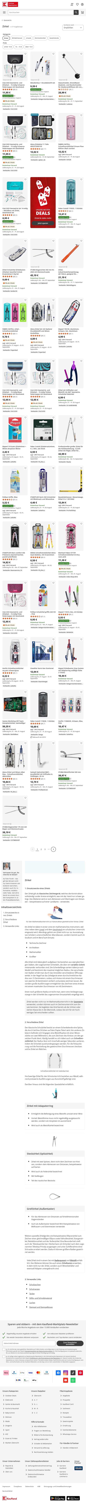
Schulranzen (34, 1289)
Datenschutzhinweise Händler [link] (39, 1470)
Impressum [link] (6, 1486)
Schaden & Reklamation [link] (43, 1443)
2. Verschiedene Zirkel (10, 920)
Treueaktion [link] (67, 1417)
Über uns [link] (8, 1472)
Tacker (32, 1293)
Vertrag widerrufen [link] (41, 1439)
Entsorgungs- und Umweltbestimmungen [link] (57, 1486)
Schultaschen (35, 1284)
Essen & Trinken (11, 1438)
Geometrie (78, 1001)
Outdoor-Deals (10, 1396)
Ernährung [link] (67, 1426)
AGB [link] (38, 1486)
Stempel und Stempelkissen (41, 1307)
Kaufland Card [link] (68, 1404)
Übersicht (37, 1396)
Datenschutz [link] (29, 1486)
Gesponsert (6, 79)
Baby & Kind (10, 1413)
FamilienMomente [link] (69, 1430)
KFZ (6, 1434)
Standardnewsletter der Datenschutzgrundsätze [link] (38, 1351)
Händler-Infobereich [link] (70, 1448)
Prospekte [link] (66, 1400)
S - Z (35, 1413)
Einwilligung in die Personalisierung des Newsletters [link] (45, 1358)
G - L (35, 1404)
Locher (32, 1302)
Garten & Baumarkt (12, 1404)
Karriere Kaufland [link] (63, 1467)
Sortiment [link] (66, 1408)
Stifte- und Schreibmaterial (40, 1298)
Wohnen (8, 1417)
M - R (36, 1408)
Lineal (41, 929)
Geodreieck (57, 929)
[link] (72, 4)
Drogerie (8, 1426)
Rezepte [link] (66, 1413)
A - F (35, 1400)
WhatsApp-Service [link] (69, 1434)
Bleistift (73, 1260)
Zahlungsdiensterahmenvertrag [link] (40, 1466)
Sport (7, 1430)
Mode (7, 1421)
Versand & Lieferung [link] (41, 1448)
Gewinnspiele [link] (68, 1421)
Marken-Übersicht (12, 1443)
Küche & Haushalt (12, 1408)
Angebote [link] (66, 1396)
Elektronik (9, 1400)
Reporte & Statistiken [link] (9, 1467)
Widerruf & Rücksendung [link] (43, 1435)
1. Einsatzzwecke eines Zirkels (11, 914)
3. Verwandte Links (11, 926)
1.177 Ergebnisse (16, 27)
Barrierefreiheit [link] (7, 1491)
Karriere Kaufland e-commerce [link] (64, 1474)
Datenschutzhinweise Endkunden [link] (36, 1475)
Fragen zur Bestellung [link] (42, 1431)
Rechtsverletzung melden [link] (43, 1452)
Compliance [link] (18, 1486)
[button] (6, 38)
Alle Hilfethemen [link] (40, 1426)
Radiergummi (60, 1260)
